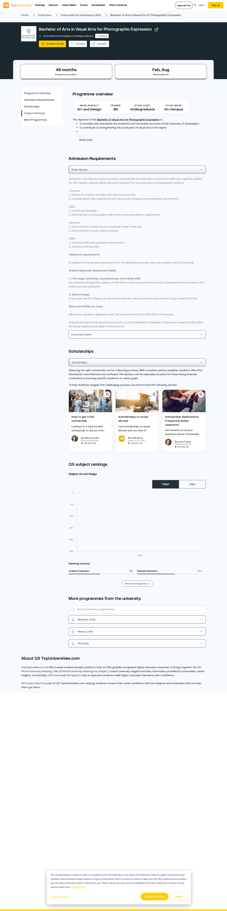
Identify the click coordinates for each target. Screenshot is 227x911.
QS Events (54, 675)
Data (192, 484)
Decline (179, 896)
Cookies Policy (78, 887)
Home (25, 15)
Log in (201, 4)
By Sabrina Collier (90, 437)
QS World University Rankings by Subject (83, 671)
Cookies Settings (60, 896)
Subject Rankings (34, 113)
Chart (165, 484)
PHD (83, 643)
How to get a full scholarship (82, 419)
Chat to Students (118, 4)
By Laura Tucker (183, 441)
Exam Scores (80, 169)
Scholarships (98, 4)
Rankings (40, 4)
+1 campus (102, 35)
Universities (45, 15)
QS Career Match (31, 683)
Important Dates (81, 334)
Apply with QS (183, 5)
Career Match (69, 4)
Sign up (216, 5)
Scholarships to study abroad (133, 419)
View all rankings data (135, 583)
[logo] (17, 5)
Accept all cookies (154, 896)
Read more (86, 139)
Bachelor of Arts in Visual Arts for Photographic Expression (95, 29)
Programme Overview (37, 93)
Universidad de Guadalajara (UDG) (81, 15)
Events (84, 4)
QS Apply (72, 675)
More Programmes (35, 119)
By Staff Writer (135, 437)
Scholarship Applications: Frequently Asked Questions (182, 420)
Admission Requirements (39, 100)
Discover (53, 4)
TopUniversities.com (33, 667)
